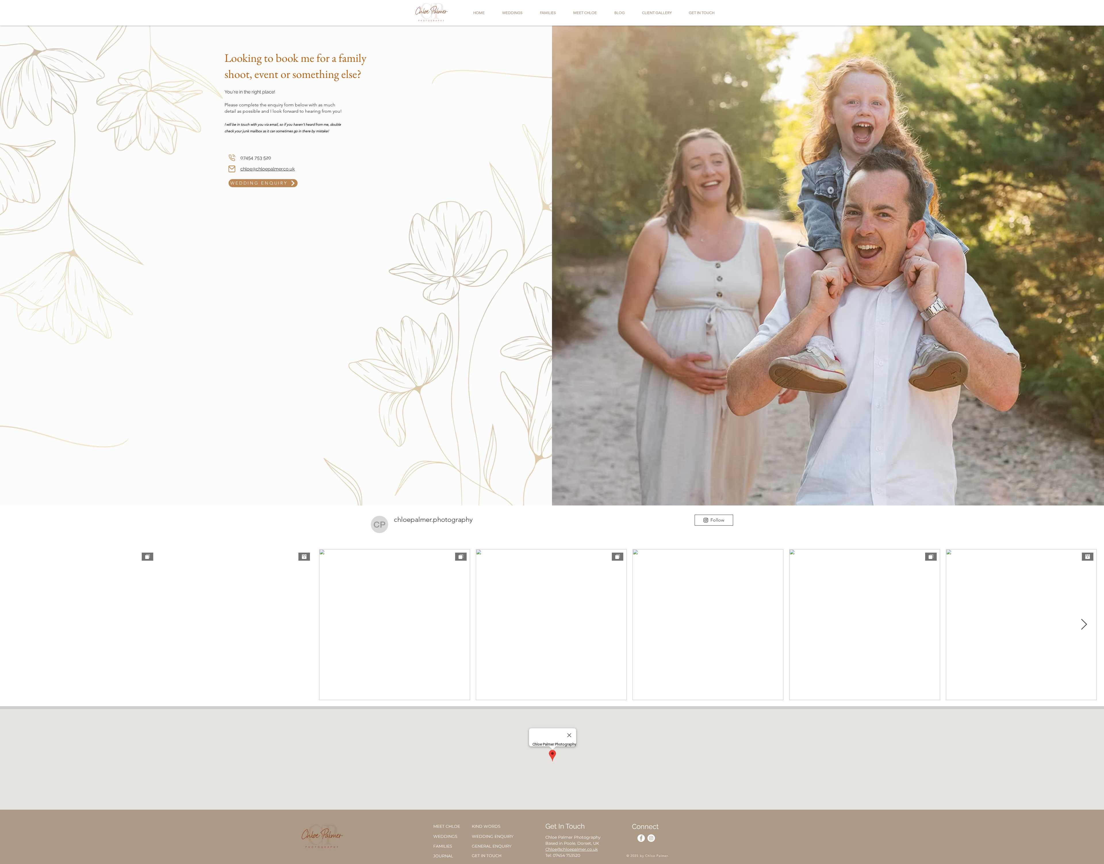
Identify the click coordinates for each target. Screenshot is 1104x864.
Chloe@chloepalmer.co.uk (571, 849)
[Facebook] (641, 838)
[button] (702, 13)
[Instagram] (651, 838)
